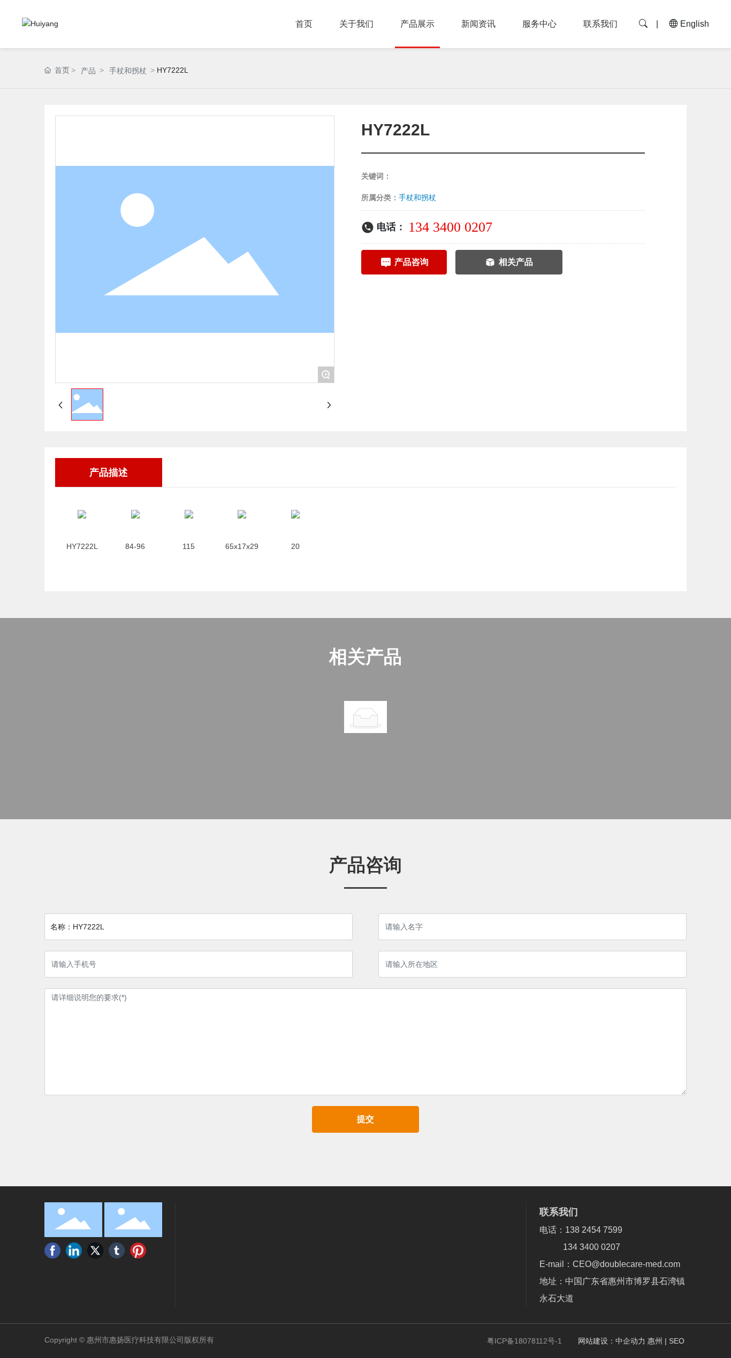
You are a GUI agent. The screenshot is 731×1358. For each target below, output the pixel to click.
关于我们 (356, 23)
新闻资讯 (478, 23)
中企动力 (630, 1341)
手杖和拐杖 (128, 70)
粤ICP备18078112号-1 (524, 1341)
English (693, 23)
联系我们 (600, 23)
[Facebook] (52, 1250)
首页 (304, 23)
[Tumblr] (117, 1250)
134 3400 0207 (450, 227)
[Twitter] (95, 1250)
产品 (88, 70)
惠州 (655, 1341)
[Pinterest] (138, 1250)
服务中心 (539, 23)
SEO (678, 1341)
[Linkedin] (74, 1250)
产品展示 (417, 23)
